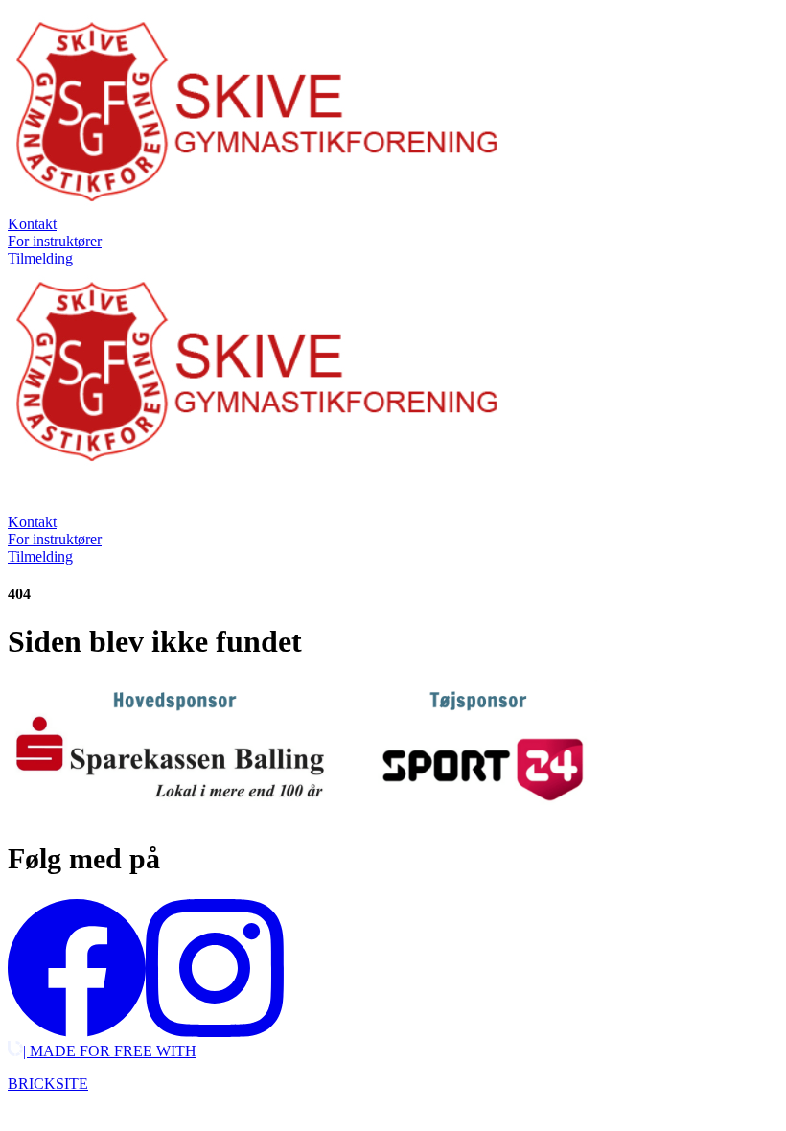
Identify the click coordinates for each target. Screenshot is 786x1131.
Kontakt (32, 224)
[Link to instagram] (215, 1032)
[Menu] (27, 494)
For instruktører (55, 241)
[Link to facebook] (77, 1032)
